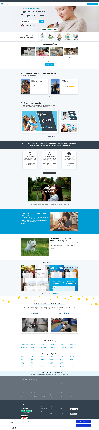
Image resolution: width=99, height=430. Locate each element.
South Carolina (33, 365)
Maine (61, 359)
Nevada (32, 362)
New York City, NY (63, 346)
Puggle (51, 394)
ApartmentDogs (76, 40)
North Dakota (33, 363)
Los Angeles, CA (43, 346)
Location (55, 413)
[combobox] (30, 21)
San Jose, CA (72, 347)
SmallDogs (42, 40)
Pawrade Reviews (54, 293)
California (52, 356)
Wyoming (71, 366)
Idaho (51, 357)
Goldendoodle (43, 388)
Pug (41, 394)
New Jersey (52, 362)
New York (71, 362)
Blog (80, 3)
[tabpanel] (28, 53)
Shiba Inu (71, 394)
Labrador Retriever (34, 390)
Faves (75, 3)
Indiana (71, 357)
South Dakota (43, 365)
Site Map (51, 413)
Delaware (22, 357)
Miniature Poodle (43, 392)
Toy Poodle (62, 396)
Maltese (42, 390)
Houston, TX (62, 344)
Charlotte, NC (52, 343)
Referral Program (63, 415)
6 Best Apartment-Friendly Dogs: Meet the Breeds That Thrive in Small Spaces (34, 289)
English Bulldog (52, 386)
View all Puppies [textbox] (25, 21)
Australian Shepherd (44, 383)
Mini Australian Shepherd (35, 392)
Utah (71, 365)
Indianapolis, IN (73, 344)
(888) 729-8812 (94, 3)
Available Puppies (60, 3)
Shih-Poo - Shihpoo (34, 396)
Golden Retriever (33, 388)
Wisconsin (62, 366)
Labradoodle (23, 390)
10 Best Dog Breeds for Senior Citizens (27, 276)
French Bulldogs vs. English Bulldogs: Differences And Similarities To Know (56, 276)
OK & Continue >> (83, 421)
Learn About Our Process (49, 172)
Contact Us (52, 411)
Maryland (71, 359)
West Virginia (52, 366)
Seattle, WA (23, 348)
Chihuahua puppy (37, 81)
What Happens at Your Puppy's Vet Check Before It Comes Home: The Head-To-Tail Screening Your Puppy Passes (42, 275)
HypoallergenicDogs (68, 40)
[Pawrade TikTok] (75, 409)
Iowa (22, 359)
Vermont (22, 366)
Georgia (42, 357)
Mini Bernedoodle (63, 390)
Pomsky (32, 394)
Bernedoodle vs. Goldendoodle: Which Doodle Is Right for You (70, 276)
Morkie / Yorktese (62, 392)
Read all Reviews (74, 98)
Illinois (61, 357)
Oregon (61, 363)
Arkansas (42, 356)
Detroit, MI (42, 344)
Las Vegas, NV (33, 346)
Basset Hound (52, 383)
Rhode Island (23, 365)
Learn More (30, 166)
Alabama (22, 356)
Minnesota (42, 360)
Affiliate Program (63, 411)
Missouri (61, 360)
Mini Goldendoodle (24, 392)
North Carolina (23, 363)
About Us (61, 406)
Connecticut (72, 356)
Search (41, 21)
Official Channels (73, 406)
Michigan (32, 360)
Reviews (83, 3)
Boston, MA (43, 343)
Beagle (61, 383)
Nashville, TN (52, 346)
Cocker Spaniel (43, 386)
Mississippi (52, 360)
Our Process (69, 3)
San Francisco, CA (63, 347)
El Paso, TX (52, 344)
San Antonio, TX (43, 347)
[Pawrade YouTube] (77, 409)
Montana (71, 360)
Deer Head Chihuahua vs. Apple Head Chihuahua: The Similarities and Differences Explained (62, 289)
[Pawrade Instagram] (73, 409)
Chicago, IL (62, 343)
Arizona (32, 356)
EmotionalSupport (59, 40)
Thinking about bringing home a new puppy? (33, 214)
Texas (61, 365)
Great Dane (52, 388)
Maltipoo (51, 390)
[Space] (24, 404)
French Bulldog (62, 386)
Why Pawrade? (52, 406)
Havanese (61, 388)
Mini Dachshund (72, 390)
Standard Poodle (52, 396)
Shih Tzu (22, 396)
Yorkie (71, 396)
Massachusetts (23, 360)
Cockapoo (32, 386)
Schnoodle (61, 394)
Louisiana (52, 359)
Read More (23, 223)
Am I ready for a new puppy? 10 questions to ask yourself (62, 239)
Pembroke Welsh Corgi (73, 392)
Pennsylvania (72, 363)
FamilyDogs (51, 40)
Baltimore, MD (33, 343)
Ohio (41, 363)
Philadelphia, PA (24, 347)
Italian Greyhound (72, 388)
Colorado (61, 356)
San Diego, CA (52, 347)
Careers (61, 413)
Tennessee (52, 365)
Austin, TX (22, 343)
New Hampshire (43, 362)
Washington (43, 366)
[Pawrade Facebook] (71, 409)
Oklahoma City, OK (73, 346)
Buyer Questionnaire (44, 411)
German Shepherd (24, 388)
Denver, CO (33, 344)
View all (54, 262)
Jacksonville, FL (23, 346)
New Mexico (62, 362)
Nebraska (22, 362)
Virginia (32, 366)
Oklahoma (52, 363)
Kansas (32, 359)
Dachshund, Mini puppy (66, 81)
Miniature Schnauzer (53, 392)
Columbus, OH (72, 343)
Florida (32, 357)
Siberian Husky (43, 396)
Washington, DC (33, 348)
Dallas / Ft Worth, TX (24, 344)
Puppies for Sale (49, 64)
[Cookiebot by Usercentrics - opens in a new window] (13, 428)
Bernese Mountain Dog (73, 383)
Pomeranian (23, 394)
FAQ (51, 408)
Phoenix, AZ (33, 347)
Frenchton (71, 386)
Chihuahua (22, 386)
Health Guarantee (43, 408)
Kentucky (42, 359)
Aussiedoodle (33, 383)
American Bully (23, 383)
